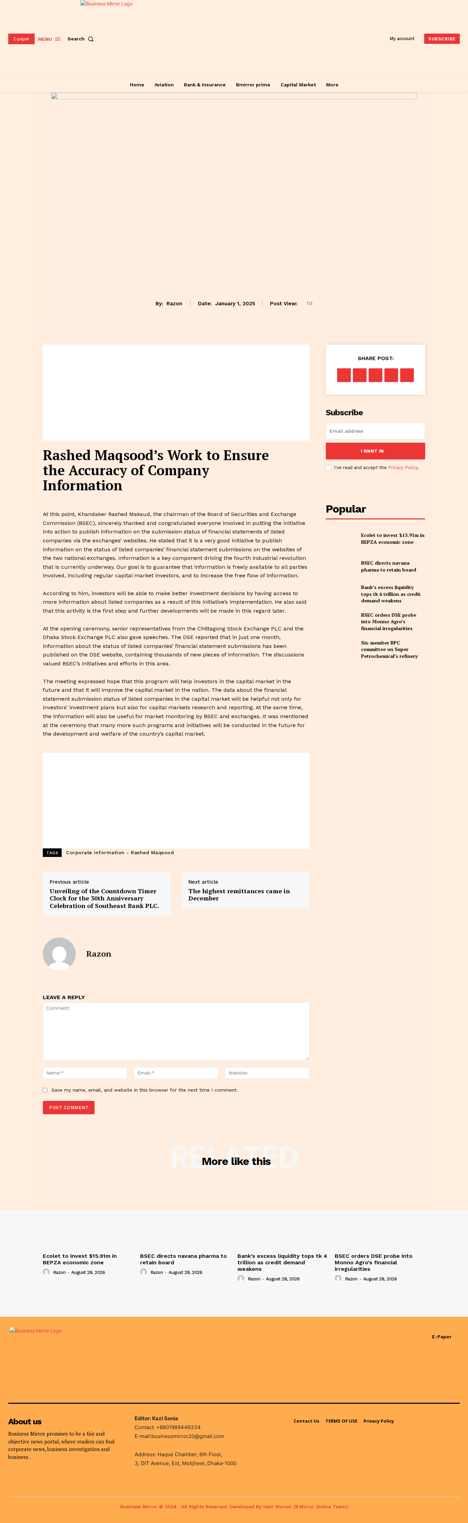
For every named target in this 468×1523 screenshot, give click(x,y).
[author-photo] (47, 1272)
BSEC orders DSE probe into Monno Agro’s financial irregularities (388, 621)
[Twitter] (360, 375)
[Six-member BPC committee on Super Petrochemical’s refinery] (341, 649)
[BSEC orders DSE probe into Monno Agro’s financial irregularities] (341, 621)
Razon (174, 303)
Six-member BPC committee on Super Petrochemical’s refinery (389, 649)
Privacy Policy (403, 467)
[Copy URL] (407, 375)
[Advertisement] (176, 393)
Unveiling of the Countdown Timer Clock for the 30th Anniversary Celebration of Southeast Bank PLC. (106, 898)
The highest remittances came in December (239, 894)
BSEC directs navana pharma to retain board (388, 566)
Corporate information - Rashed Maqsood (120, 852)
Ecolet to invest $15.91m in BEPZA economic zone (392, 538)
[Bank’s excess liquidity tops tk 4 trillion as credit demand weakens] (341, 594)
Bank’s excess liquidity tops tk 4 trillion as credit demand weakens (391, 594)
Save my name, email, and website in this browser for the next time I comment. (144, 1090)
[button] (81, 39)
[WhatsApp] (391, 375)
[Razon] (59, 953)
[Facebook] (344, 375)
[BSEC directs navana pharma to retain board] (341, 566)
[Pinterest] (375, 375)
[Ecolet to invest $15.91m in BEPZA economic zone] (341, 538)
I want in (372, 451)
